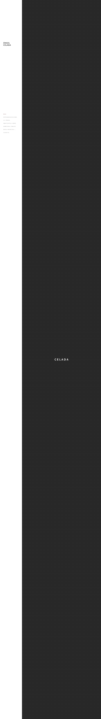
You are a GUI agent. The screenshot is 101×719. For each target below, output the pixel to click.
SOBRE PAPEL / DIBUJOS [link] (9, 126)
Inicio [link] (4, 114)
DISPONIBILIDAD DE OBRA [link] (10, 117)
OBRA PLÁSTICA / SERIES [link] (9, 123)
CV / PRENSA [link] (6, 120)
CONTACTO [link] (6, 132)
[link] (11, 45)
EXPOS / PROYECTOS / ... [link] (9, 129)
